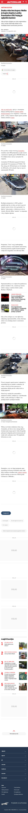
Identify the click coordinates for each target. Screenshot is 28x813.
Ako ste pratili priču (6, 109)
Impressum (4, 787)
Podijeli (4, 73)
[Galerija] (14, 48)
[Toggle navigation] (2, 2)
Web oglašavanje (5, 792)
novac (3, 764)
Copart (12, 117)
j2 (2, 760)
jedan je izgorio (22, 472)
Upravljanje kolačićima (18, 794)
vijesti (3, 751)
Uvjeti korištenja (17, 787)
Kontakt (3, 794)
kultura (4, 769)
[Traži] (26, 2)
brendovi (4, 777)
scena (3, 773)
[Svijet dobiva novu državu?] (23, 646)
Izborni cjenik (16, 789)
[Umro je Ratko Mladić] (23, 655)
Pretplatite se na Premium (19, 803)
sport (3, 755)
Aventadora (21, 151)
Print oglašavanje (17, 792)
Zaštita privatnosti (5, 789)
